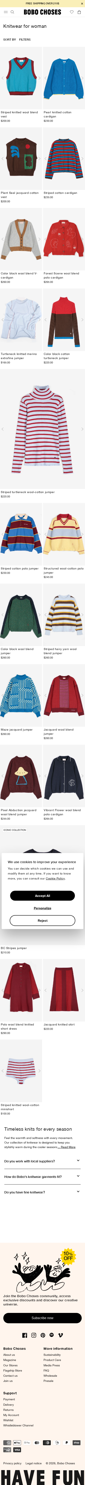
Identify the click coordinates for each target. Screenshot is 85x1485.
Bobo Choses (66, 1463)
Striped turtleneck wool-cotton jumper (28, 492)
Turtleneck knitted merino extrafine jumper (19, 356)
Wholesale (50, 1375)
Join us (8, 1380)
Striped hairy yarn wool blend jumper (60, 651)
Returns (8, 1409)
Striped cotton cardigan (60, 192)
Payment (9, 1399)
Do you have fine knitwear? (24, 1192)
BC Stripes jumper (14, 948)
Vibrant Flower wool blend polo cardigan (62, 812)
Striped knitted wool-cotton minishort (20, 1107)
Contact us (10, 1375)
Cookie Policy (55, 878)
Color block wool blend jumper (17, 651)
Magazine (9, 1360)
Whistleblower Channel (18, 1425)
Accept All (42, 896)
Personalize (42, 908)
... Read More (67, 1147)
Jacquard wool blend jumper (58, 731)
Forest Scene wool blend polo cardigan (61, 275)
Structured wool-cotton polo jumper (64, 570)
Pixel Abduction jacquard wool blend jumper (18, 812)
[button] (5, 12)
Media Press (52, 1365)
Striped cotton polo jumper (20, 568)
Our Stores (10, 1365)
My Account (11, 1415)
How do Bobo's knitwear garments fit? (33, 1177)
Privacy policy (12, 1463)
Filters (25, 39)
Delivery (8, 1404)
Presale (48, 1380)
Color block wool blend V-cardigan (19, 275)
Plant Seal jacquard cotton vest (20, 195)
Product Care (52, 1360)
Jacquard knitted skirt (59, 1024)
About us (9, 1354)
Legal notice (34, 1463)
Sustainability (52, 1354)
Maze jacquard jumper (17, 729)
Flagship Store (12, 1370)
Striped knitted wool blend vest (19, 114)
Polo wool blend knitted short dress (17, 1026)
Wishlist (8, 1420)
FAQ (46, 1370)
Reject (42, 920)
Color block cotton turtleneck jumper (57, 356)
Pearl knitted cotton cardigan (58, 114)
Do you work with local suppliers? (29, 1161)
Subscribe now (42, 1318)
